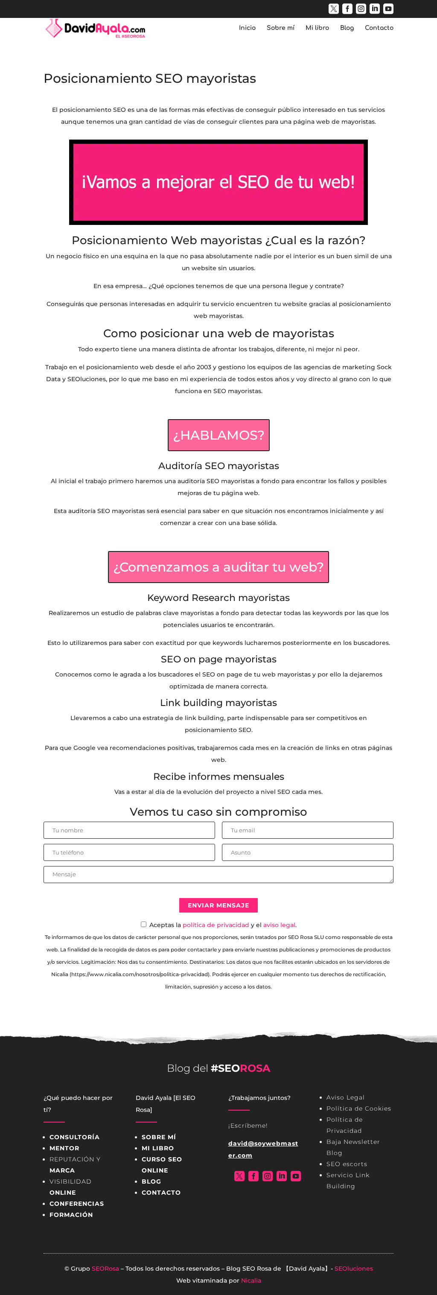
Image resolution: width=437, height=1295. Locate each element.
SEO (248, 1268)
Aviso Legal (345, 1097)
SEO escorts (346, 1164)
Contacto (379, 28)
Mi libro (317, 28)
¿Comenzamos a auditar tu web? (218, 567)
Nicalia (251, 1280)
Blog (347, 28)
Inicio (247, 28)
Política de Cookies (358, 1108)
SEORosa (105, 1268)
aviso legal (279, 925)
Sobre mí (280, 28)
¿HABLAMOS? (219, 435)
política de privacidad (216, 925)
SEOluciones (354, 1268)
